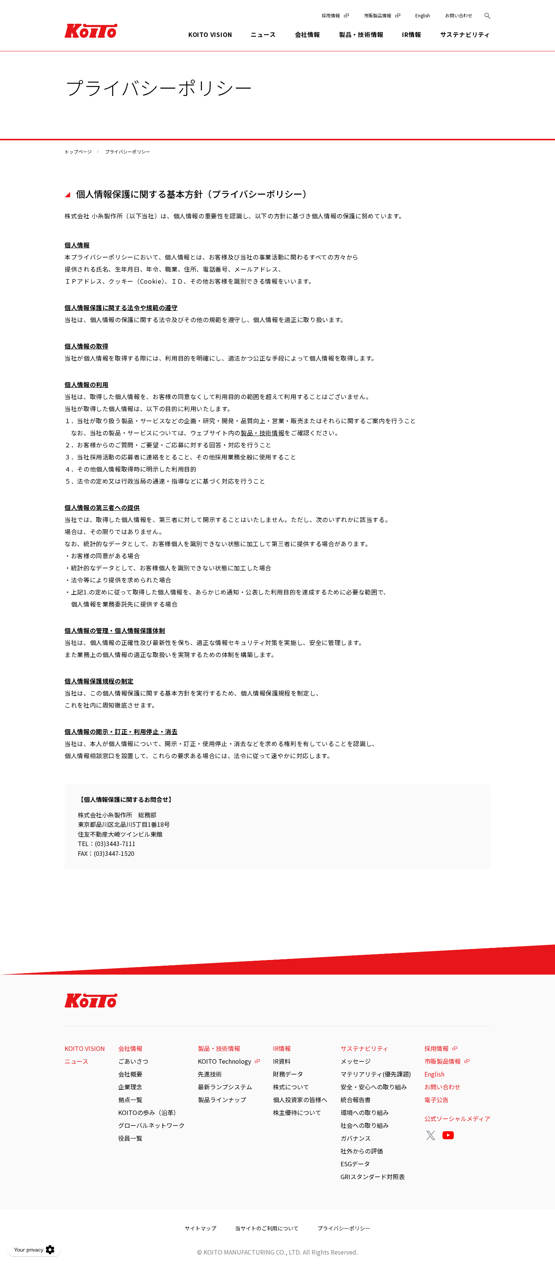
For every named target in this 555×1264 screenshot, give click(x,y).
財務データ (288, 1073)
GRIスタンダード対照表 (373, 1176)
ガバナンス (356, 1138)
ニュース (263, 34)
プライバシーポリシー (344, 1228)
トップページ (78, 151)
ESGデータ (355, 1163)
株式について (291, 1086)
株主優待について (297, 1112)
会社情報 (130, 1048)
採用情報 (331, 15)
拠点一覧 (130, 1099)
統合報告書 (356, 1099)
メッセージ (356, 1061)
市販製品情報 (377, 15)
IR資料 (282, 1061)
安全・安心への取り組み (374, 1086)
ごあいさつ (133, 1061)
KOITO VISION (210, 34)
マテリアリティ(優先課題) (376, 1073)
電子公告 (436, 1099)
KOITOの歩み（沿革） (148, 1112)
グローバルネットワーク (151, 1125)
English (422, 15)
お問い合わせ (458, 15)
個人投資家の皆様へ (300, 1099)
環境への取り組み (365, 1112)
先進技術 (210, 1073)
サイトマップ (200, 1228)
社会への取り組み (365, 1125)
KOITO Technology (224, 1061)
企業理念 (130, 1086)
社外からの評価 (362, 1150)
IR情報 (282, 1048)
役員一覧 (130, 1138)
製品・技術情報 (262, 432)
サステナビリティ (364, 1048)
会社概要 (130, 1073)
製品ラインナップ (222, 1099)
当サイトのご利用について (267, 1228)
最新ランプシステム (225, 1086)
